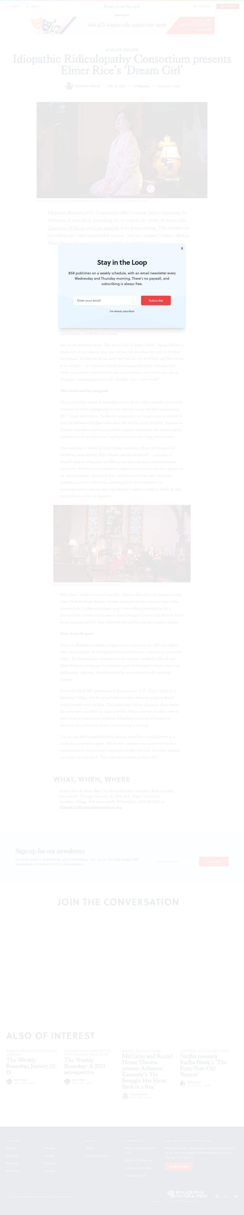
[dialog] (122, 607)
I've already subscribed (122, 311)
